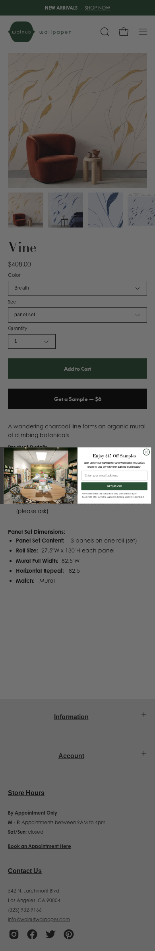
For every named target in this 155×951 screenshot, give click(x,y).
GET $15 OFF (114, 486)
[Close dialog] (146, 452)
